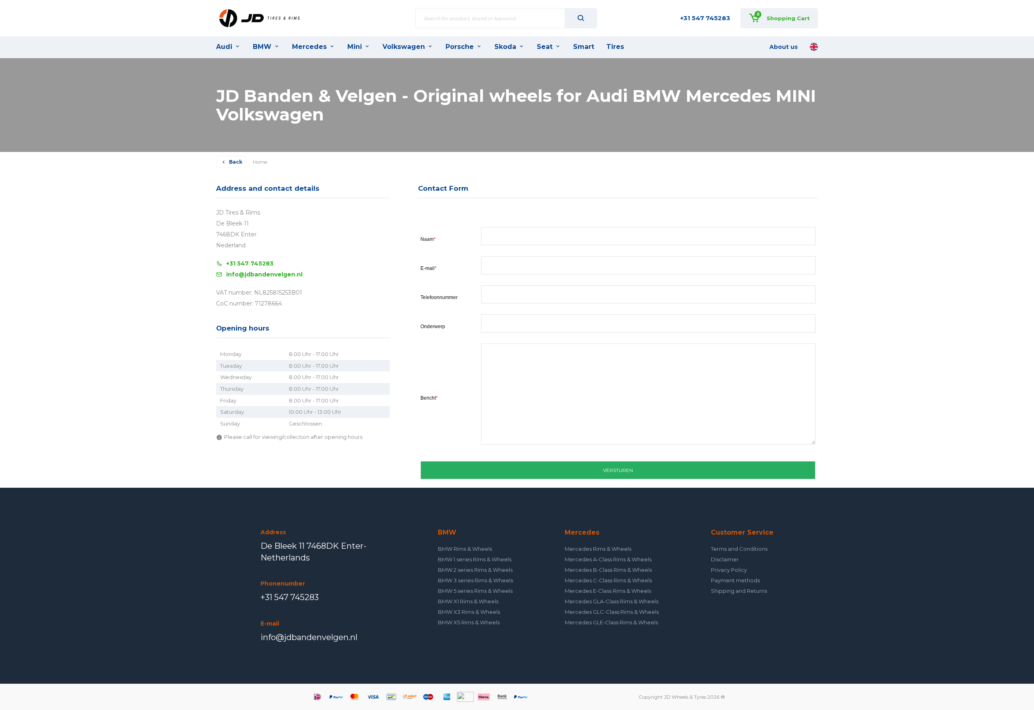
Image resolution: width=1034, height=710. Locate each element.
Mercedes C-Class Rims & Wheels (608, 580)
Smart (583, 47)
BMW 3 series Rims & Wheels (475, 580)
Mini (354, 47)
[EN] (814, 47)
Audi (224, 47)
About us (783, 47)
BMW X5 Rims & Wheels (469, 622)
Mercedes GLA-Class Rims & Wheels (611, 601)
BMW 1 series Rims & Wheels (474, 559)
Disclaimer (725, 559)
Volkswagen (403, 47)
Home (260, 162)
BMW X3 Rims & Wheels (469, 612)
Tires (615, 47)
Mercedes (309, 47)
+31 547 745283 (705, 18)
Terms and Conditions (739, 549)
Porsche (460, 47)
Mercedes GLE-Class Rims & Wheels (611, 622)
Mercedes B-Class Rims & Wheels (608, 570)
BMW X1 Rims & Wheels (468, 601)
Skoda (505, 47)
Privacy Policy (729, 570)
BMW (262, 47)
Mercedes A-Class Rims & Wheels (608, 559)
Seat (545, 47)
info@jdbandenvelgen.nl (264, 274)
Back (235, 162)
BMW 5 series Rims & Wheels (475, 591)
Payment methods (735, 580)
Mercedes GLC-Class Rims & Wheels (612, 612)
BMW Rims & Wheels (465, 549)
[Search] (581, 18)
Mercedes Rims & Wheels (598, 549)
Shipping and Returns (739, 591)
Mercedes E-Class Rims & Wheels (608, 591)
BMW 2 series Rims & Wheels (475, 570)
